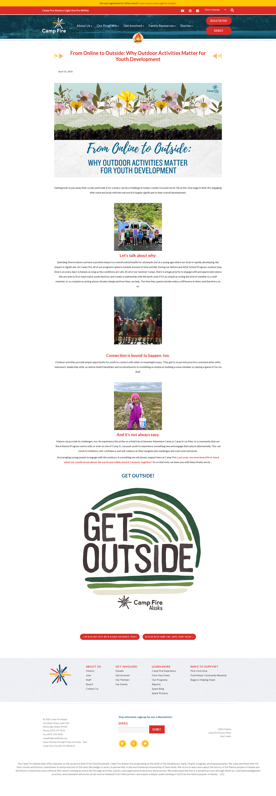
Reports (156, 684)
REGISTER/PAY (218, 21)
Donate (218, 31)
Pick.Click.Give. (199, 670)
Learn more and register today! (157, 3)
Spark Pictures (160, 693)
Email (123, 723)
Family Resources (161, 25)
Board (89, 684)
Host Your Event (161, 675)
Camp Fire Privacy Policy (219, 732)
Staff (88, 679)
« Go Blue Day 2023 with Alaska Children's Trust (109, 636)
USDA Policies (224, 729)
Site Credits (225, 736)
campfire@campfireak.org (55, 738)
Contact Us (92, 688)
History (90, 670)
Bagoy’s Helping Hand (202, 679)
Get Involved (132, 25)
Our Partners (122, 679)
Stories (185, 25)
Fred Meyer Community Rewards (208, 675)
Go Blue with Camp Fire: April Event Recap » (169, 636)
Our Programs (107, 25)
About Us (83, 25)
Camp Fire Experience (164, 670)
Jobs (88, 675)
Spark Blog (158, 688)
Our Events (121, 684)
